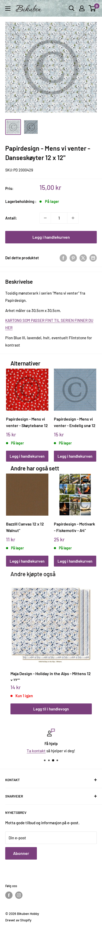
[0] (92, 8)
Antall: (11, 218)
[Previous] (11, 410)
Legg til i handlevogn (51, 709)
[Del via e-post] (93, 258)
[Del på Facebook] (63, 258)
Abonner (21, 853)
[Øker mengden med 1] (72, 217)
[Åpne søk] (72, 8)
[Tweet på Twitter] (83, 258)
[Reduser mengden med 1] (45, 217)
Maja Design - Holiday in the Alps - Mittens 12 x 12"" (50, 676)
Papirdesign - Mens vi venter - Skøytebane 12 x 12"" (27, 422)
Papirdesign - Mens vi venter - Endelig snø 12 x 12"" (74, 422)
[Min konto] (81, 8)
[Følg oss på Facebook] (9, 895)
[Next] (90, 410)
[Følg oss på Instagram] (18, 895)
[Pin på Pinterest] (73, 258)
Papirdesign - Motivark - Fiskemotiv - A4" (74, 527)
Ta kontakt (36, 750)
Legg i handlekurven (51, 237)
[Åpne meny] (7, 8)
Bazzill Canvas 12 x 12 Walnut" (25, 527)
